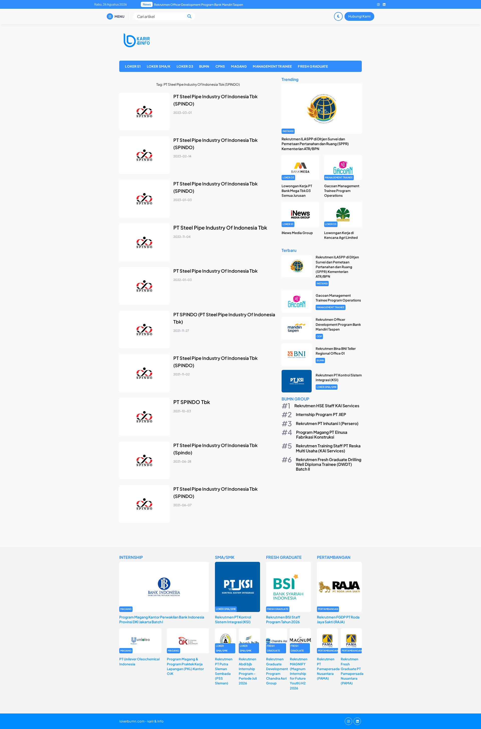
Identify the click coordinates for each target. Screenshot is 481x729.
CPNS (220, 66)
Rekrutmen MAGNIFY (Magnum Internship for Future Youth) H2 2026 (298, 673)
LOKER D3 (185, 66)
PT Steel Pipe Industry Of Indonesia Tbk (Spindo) (215, 448)
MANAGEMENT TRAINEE (272, 66)
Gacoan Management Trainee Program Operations (341, 190)
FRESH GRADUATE (313, 66)
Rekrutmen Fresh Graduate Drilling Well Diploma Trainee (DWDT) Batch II (328, 464)
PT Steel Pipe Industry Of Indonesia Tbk (220, 227)
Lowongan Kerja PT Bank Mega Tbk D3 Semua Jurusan (297, 190)
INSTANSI (288, 131)
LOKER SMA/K (159, 66)
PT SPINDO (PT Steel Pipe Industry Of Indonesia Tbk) (224, 318)
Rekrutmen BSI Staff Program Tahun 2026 (283, 619)
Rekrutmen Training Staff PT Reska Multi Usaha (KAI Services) (328, 448)
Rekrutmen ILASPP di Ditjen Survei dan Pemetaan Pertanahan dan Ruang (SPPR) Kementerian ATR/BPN (315, 144)
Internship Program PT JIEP (321, 414)
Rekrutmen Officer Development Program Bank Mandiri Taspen (338, 324)
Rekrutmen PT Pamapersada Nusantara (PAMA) (328, 668)
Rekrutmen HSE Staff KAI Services (326, 405)
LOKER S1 (133, 66)
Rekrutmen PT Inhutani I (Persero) (327, 423)
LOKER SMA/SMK (326, 386)
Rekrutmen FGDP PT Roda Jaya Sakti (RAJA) (338, 619)
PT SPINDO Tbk (191, 402)
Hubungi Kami (359, 16)
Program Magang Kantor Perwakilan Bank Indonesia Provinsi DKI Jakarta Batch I (161, 619)
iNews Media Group (297, 233)
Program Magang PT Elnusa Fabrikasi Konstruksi (321, 435)
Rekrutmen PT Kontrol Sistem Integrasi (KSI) (185, 5)
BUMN (204, 66)
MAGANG (239, 66)
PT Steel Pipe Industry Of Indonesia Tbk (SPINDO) (215, 100)
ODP (319, 336)
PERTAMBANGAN (328, 608)
